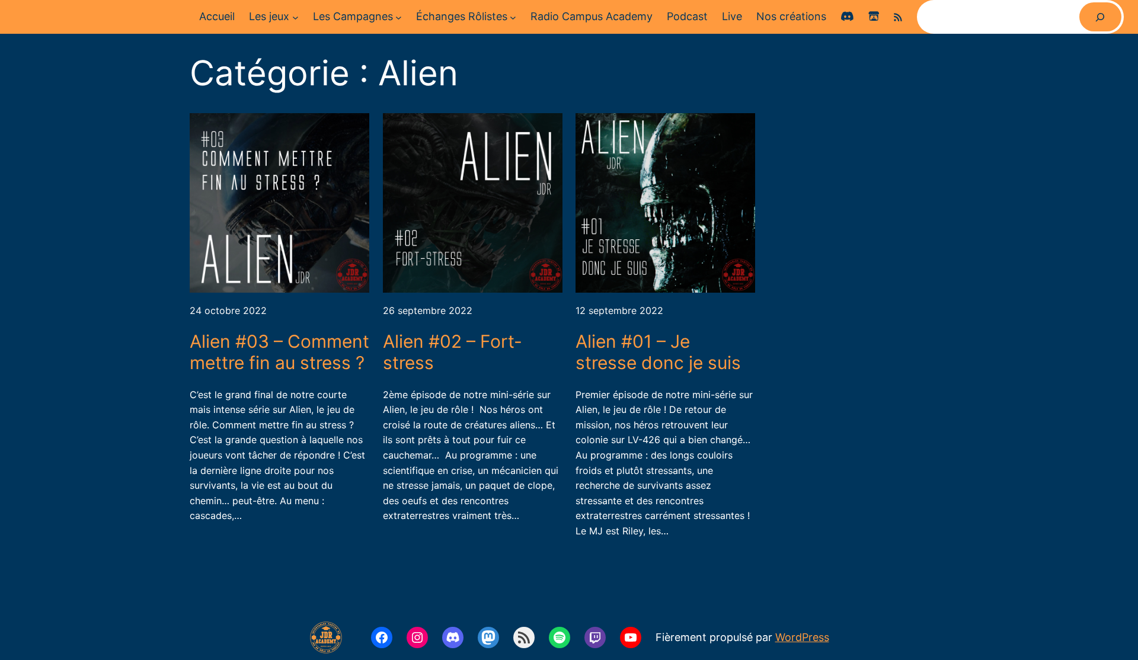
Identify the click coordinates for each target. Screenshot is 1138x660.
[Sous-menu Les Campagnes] (398, 17)
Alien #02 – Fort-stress (452, 352)
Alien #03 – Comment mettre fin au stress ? (279, 352)
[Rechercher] (1100, 16)
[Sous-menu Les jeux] (295, 17)
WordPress (802, 637)
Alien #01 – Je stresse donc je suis (658, 352)
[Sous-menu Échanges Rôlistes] (513, 17)
